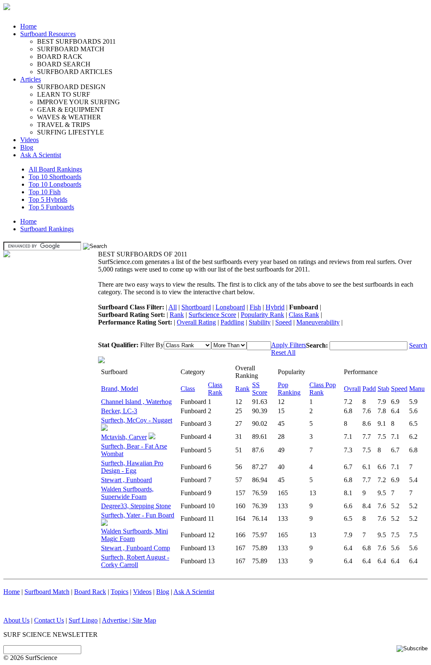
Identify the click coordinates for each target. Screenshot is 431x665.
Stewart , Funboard (126, 479)
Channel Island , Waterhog (136, 401)
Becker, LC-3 (119, 410)
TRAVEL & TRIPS (63, 124)
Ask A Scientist (40, 154)
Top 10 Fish (45, 191)
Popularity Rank (262, 314)
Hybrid (275, 307)
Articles (30, 79)
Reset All (283, 352)
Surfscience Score (212, 314)
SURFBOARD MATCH (70, 49)
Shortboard (196, 307)
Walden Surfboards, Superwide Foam (127, 493)
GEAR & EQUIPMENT (70, 109)
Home (28, 26)
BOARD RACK (59, 56)
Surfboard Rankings (47, 228)
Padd (369, 388)
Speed (283, 322)
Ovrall (352, 388)
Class (188, 388)
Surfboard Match (46, 591)
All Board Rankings (55, 169)
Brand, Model (119, 388)
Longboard (230, 307)
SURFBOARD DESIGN (71, 86)
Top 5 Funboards (51, 207)
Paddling (232, 322)
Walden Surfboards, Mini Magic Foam (134, 535)
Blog (26, 147)
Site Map (144, 620)
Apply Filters (288, 344)
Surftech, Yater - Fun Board (137, 515)
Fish (255, 307)
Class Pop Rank (322, 388)
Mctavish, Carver (124, 437)
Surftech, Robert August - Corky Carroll (135, 561)
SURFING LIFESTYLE (70, 132)
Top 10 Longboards (55, 184)
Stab (383, 388)
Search (418, 345)
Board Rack (90, 591)
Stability (260, 322)
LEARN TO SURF (63, 94)
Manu (417, 388)
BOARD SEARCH (63, 64)
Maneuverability (318, 322)
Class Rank (304, 314)
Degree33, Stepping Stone (136, 505)
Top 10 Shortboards (55, 176)
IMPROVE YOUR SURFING (78, 102)
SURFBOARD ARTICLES (74, 71)
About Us (16, 620)
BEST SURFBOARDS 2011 (76, 41)
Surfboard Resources (48, 33)
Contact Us (49, 620)
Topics (119, 591)
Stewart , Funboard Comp (135, 548)
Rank (177, 314)
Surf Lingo (83, 620)
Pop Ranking (289, 388)
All (172, 307)
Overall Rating (196, 322)
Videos (29, 139)
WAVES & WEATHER (69, 117)
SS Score (259, 388)
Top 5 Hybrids (48, 199)
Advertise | (117, 620)
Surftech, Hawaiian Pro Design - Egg (132, 466)
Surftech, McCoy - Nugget (136, 420)
